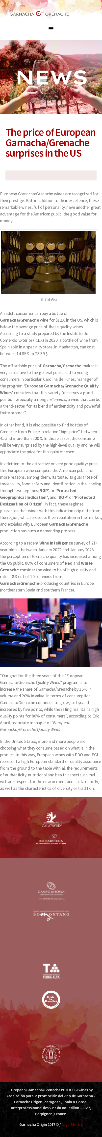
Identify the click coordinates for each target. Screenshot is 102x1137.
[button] (51, 28)
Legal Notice (72, 1124)
